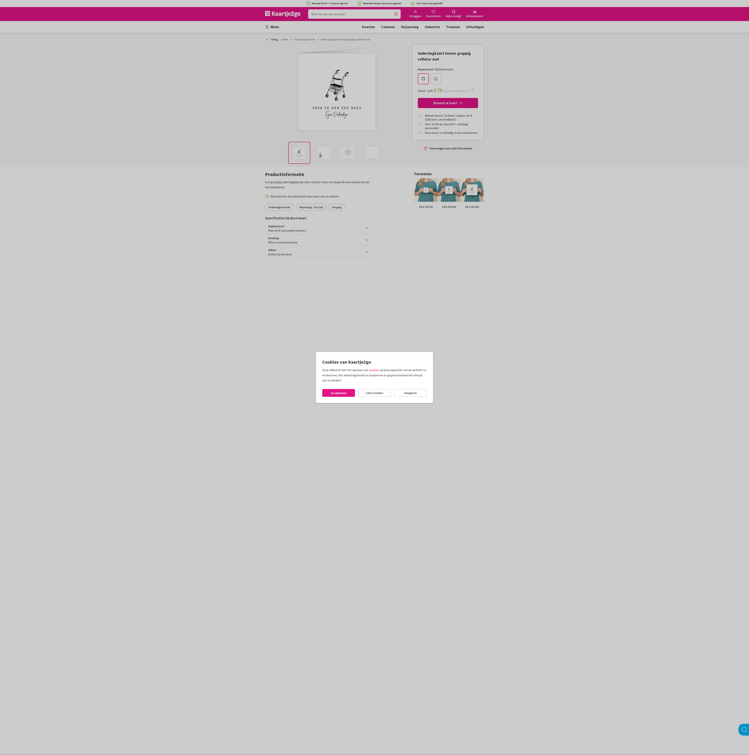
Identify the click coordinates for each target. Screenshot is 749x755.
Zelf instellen (374, 393)
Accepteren (338, 393)
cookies (374, 370)
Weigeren (410, 393)
